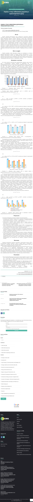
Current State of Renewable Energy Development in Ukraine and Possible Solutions (7, 487)
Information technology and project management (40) (9, 376)
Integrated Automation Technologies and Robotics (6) (9, 381)
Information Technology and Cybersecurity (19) (8, 374)
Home (18, 417)
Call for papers (19, 425)
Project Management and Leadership (23, 450)
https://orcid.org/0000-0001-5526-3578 (12, 30)
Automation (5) (3, 360)
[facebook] (1, 313)
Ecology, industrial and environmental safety (16, 9)
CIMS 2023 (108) (4, 345)
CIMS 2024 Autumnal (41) (5, 347)
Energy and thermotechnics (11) (6, 369)
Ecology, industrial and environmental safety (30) (9, 364)
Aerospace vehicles (20, 433)
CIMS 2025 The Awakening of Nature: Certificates (7, 463)
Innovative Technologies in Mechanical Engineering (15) (10, 379)
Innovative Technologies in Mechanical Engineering (23, 438)
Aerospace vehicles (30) (5, 357)
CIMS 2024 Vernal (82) (5, 350)
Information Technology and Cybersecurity (23, 448)
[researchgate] (4, 313)
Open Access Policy (4, 444)
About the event (19, 419)
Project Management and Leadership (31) (8, 393)
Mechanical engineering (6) (5, 388)
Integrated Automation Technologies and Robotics (23, 443)
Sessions (18, 421)
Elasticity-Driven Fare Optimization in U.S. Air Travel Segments (8, 493)
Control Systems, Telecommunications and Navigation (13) (10, 362)
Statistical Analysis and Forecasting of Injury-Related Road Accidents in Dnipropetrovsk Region (7, 481)
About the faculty (19, 427)
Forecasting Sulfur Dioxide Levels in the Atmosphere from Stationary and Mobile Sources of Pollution (17, 304)
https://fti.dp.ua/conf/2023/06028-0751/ (25, 274)
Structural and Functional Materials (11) (7, 395)
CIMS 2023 (26, 271)
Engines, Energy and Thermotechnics (23, 435)
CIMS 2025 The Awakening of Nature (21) (8, 352)
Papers (18, 423)
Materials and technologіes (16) (6, 386)
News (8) (2, 391)
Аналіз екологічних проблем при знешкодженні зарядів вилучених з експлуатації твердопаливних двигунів (17, 299)
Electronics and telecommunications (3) (7, 367)
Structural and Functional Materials (22, 440)
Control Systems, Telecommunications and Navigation (24, 446)
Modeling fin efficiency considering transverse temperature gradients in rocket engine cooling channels (8, 474)
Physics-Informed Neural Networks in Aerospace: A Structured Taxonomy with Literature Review (7, 468)
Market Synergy (19, 452)
